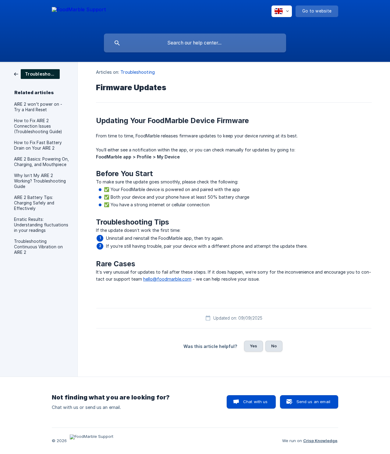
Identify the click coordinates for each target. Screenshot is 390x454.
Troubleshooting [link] (137, 72)
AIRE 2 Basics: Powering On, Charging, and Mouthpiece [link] (41, 162)
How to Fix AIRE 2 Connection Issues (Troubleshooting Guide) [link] (38, 126)
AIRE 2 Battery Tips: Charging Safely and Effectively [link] (34, 203)
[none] (79, 15)
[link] (37, 73)
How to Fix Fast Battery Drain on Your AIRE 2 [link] (38, 145)
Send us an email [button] (313, 401)
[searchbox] (195, 43)
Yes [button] (253, 345)
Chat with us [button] (255, 401)
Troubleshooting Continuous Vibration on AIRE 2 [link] (38, 247)
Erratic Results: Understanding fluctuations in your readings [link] (41, 225)
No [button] (274, 345)
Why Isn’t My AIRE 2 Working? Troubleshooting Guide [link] (40, 181)
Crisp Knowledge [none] (320, 440)
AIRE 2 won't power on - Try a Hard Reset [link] (38, 107)
